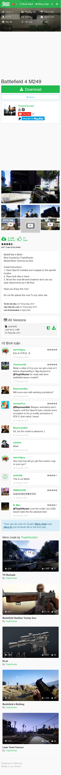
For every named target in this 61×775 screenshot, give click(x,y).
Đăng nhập (41, 523)
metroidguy (19, 349)
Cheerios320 (19, 364)
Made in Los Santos (11, 766)
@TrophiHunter (21, 374)
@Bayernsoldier (21, 407)
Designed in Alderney (11, 763)
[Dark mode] (52, 4)
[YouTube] (19, 109)
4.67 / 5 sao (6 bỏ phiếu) (11, 247)
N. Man (16, 505)
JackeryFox (19, 403)
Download (32, 89)
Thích (25, 240)
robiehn (17, 442)
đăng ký (8, 527)
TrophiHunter (26, 106)
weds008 (17, 475)
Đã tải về (11, 240)
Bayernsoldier (20, 388)
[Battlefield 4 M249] (30, 186)
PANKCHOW (19, 490)
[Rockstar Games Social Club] (23, 109)
